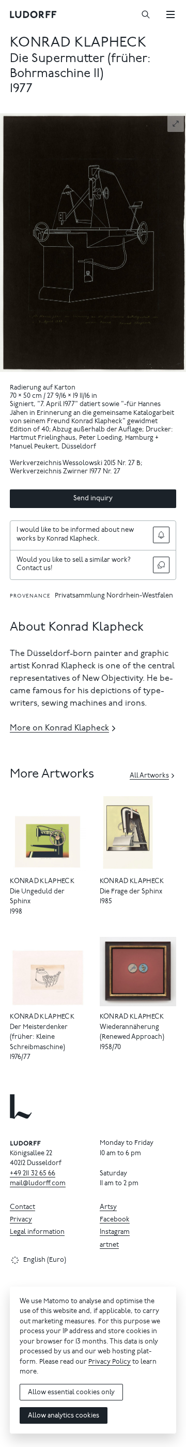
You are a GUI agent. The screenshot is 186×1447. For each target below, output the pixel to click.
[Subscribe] (161, 535)
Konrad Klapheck (78, 43)
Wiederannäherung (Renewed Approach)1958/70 (132, 1037)
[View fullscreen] (175, 123)
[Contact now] (161, 565)
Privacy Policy (109, 1362)
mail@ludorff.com (38, 1184)
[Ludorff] (33, 14)
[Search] (145, 14)
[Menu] (170, 14)
